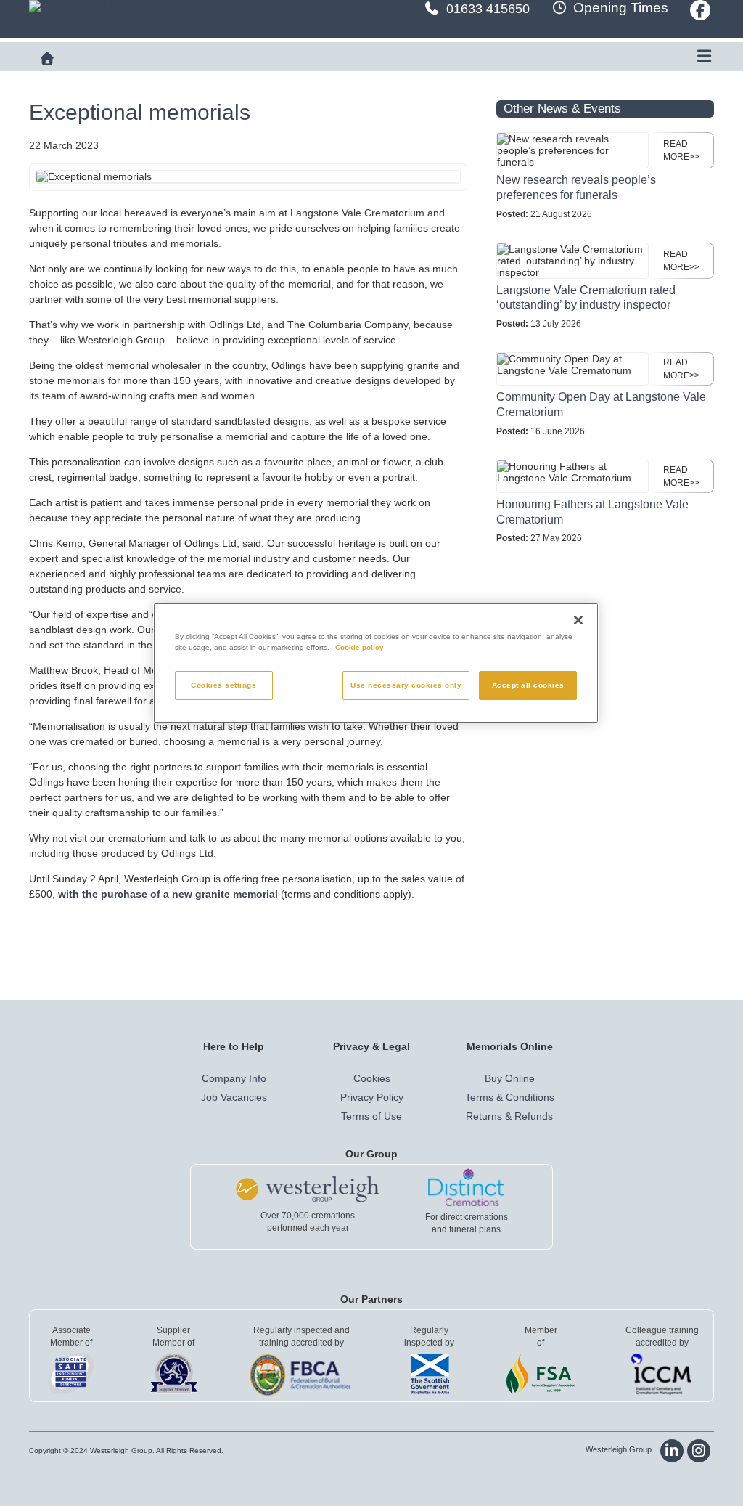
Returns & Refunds (509, 1116)
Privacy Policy (371, 1097)
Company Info (234, 1078)
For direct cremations (466, 1217)
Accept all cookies (528, 685)
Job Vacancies (234, 1097)
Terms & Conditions (509, 1097)
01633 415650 (488, 8)
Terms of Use (371, 1116)
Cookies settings (223, 685)
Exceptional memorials (139, 112)
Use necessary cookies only (405, 685)
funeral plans (475, 1229)
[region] (376, 663)
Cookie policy (359, 647)
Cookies (371, 1078)
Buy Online (510, 1078)
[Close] (578, 620)
